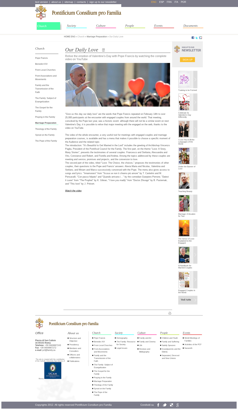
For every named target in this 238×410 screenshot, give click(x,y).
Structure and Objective (75, 339)
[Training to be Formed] (187, 80)
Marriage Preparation (97, 36)
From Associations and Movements (102, 350)
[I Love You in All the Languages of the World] (187, 129)
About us (73, 333)
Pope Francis (41, 58)
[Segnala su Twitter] (196, 38)
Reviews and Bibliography (144, 350)
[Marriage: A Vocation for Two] (187, 204)
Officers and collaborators (74, 356)
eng (153, 2)
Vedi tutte (186, 299)
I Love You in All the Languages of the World (186, 142)
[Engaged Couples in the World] (187, 280)
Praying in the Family (45, 117)
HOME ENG (69, 36)
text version (41, 2)
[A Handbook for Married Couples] (187, 255)
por (183, 2)
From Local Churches (45, 70)
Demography (122, 338)
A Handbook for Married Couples (185, 267)
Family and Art (145, 338)
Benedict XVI (41, 64)
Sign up (188, 59)
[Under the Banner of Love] (187, 156)
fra (169, 2)
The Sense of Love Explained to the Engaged (186, 241)
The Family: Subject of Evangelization (103, 366)
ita (176, 2)
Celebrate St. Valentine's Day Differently (184, 115)
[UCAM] (53, 378)
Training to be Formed (187, 90)
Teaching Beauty (185, 191)
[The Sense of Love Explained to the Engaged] (187, 228)
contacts (81, 2)
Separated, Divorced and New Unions (170, 356)
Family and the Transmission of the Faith (44, 88)
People (129, 25)
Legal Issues (122, 348)
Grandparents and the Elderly (171, 350)
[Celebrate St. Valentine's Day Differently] (187, 102)
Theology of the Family (46, 129)
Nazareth (188, 348)
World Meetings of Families (192, 339)
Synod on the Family (45, 135)
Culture (101, 25)
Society (71, 25)
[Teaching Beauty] (187, 181)
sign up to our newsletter (103, 2)
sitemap (68, 2)
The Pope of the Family (46, 141)
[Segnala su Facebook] (192, 38)
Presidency (74, 345)
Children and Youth (170, 338)
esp (161, 2)
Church (42, 26)
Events (158, 25)
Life (140, 345)
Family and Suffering (170, 342)
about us (56, 2)
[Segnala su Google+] (200, 38)
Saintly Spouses (168, 345)
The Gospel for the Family (102, 372)
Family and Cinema (147, 342)
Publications (74, 361)
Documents (190, 25)
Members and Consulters (75, 349)
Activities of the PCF (193, 344)
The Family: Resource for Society (126, 343)
